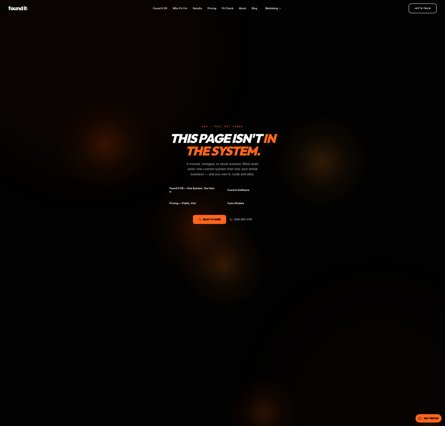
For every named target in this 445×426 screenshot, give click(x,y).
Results (197, 8)
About (242, 8)
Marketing (271, 8)
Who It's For (180, 8)
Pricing (212, 8)
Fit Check (227, 8)
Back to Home (212, 219)
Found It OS (160, 8)
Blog (254, 8)
